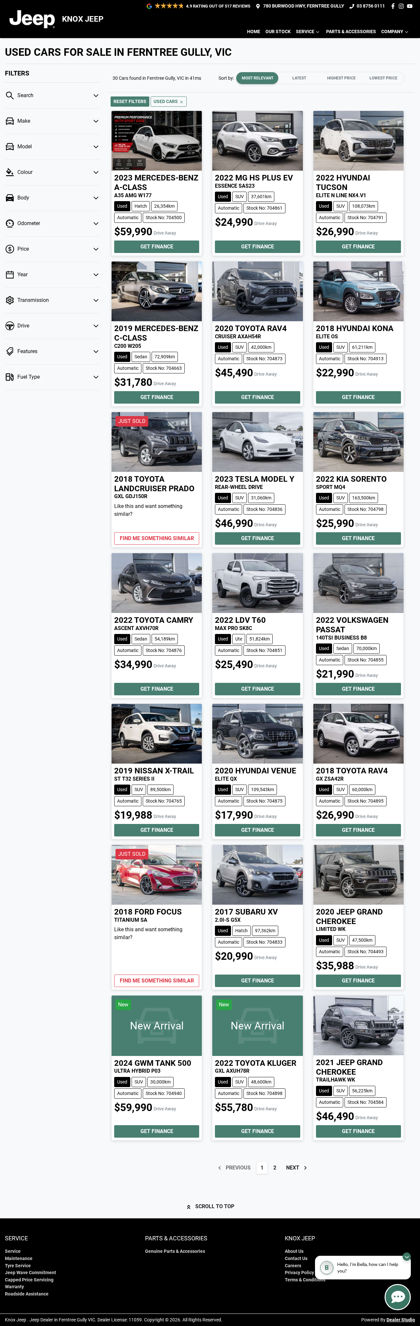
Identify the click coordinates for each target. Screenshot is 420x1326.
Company (392, 31)
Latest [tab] (299, 78)
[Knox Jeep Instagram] (402, 6)
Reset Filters (130, 101)
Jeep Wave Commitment (30, 1272)
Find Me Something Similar (157, 538)
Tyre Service (18, 1266)
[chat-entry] (398, 1297)
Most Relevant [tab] (257, 78)
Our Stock (278, 31)
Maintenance (18, 1258)
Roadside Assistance (27, 1294)
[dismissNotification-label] (407, 1256)
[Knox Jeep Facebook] (394, 6)
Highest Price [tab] (341, 78)
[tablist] (320, 78)
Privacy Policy (299, 1272)
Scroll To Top (214, 1206)
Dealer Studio (401, 1319)
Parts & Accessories (351, 31)
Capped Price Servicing (29, 1280)
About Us (294, 1251)
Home (253, 31)
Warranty (14, 1287)
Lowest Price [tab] (383, 78)
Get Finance (156, 246)
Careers (293, 1266)
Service (305, 31)
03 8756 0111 (371, 6)
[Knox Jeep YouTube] (411, 6)
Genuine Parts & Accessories (175, 1251)
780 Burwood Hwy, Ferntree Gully (303, 6)
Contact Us (296, 1258)
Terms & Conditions (305, 1280)
